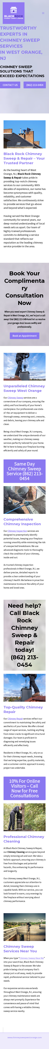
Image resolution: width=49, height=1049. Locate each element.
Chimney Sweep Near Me (31, 958)
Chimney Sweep (15, 397)
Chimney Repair (15, 718)
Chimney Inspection (17, 530)
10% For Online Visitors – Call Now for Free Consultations (24, 788)
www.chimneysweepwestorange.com (24, 1037)
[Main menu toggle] (43, 13)
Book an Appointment (25, 335)
